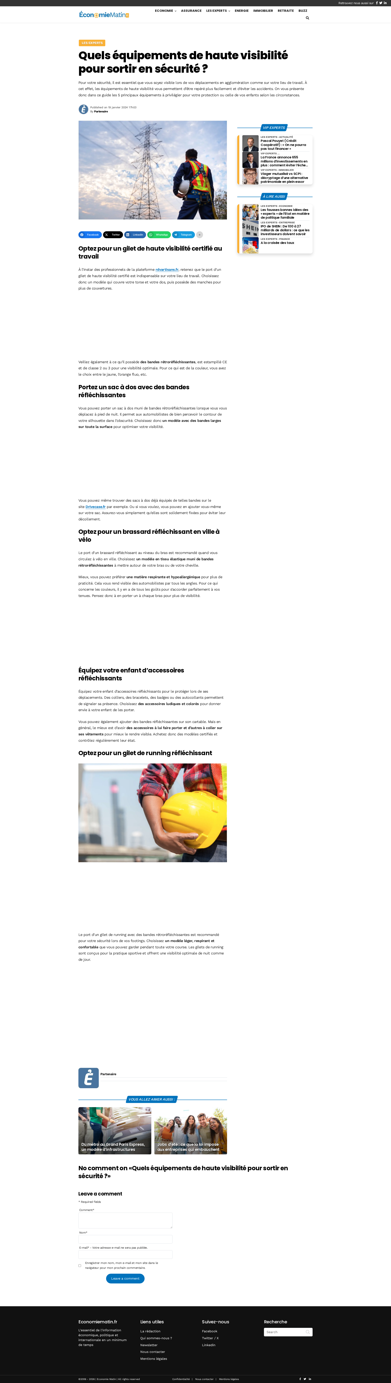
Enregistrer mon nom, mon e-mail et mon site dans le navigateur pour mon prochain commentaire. (121, 1265)
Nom (83, 1232)
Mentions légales (153, 1359)
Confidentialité (181, 1379)
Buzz (303, 10)
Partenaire (108, 1074)
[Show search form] (307, 18)
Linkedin (208, 1345)
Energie (242, 10)
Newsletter (149, 1345)
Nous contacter (152, 1352)
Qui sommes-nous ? (156, 1338)
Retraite (286, 10)
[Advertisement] (152, 325)
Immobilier (263, 10)
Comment (86, 1210)
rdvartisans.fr (167, 269)
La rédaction (150, 1331)
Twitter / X (210, 1338)
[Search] (308, 1332)
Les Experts (216, 10)
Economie (164, 10)
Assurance (191, 10)
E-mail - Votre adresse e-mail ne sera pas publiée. (113, 1247)
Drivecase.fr (96, 507)
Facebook (209, 1331)
